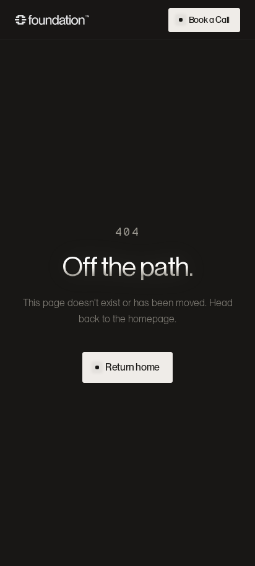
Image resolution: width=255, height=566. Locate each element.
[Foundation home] (52, 20)
